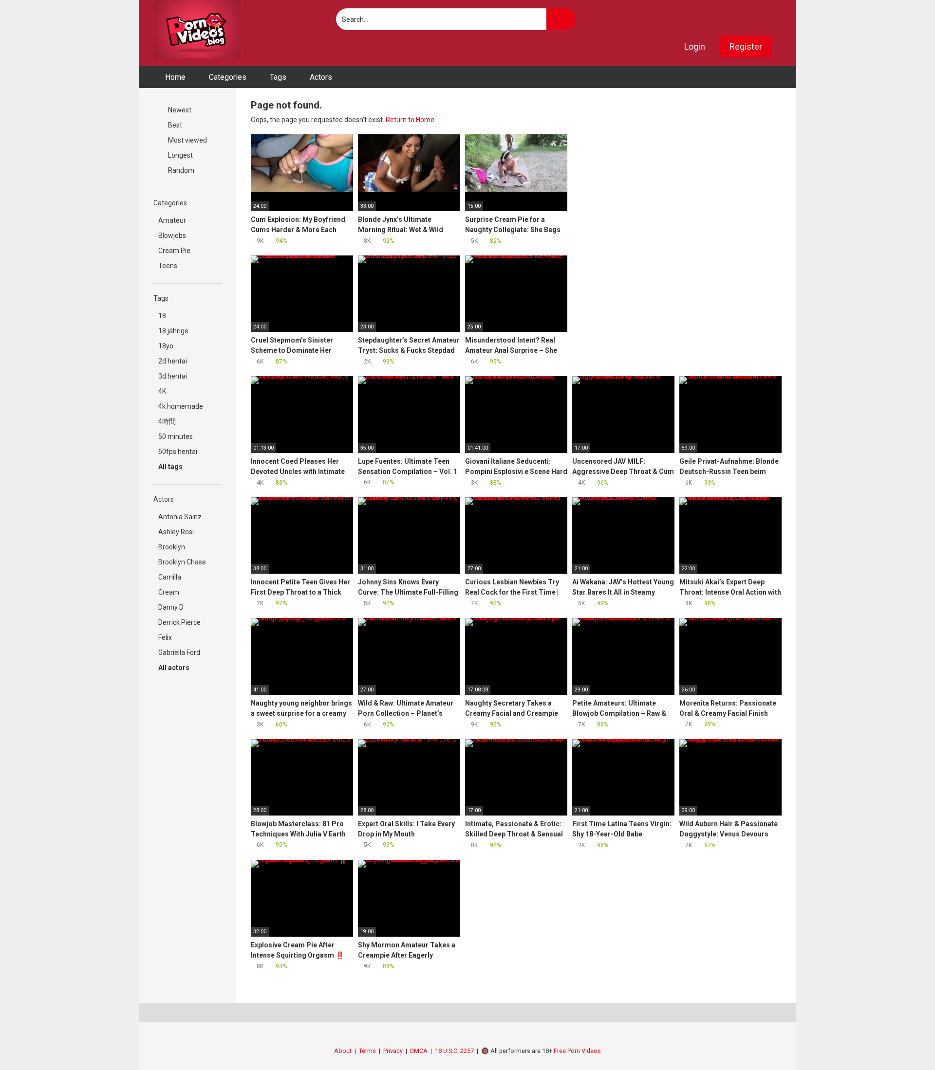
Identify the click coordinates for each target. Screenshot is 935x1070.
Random (180, 170)
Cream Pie (174, 250)
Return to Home (410, 120)
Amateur (172, 220)
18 (162, 316)
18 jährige (173, 331)
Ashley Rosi (176, 532)
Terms (367, 1050)
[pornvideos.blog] (197, 29)
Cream (168, 592)
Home (175, 77)
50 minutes (175, 436)
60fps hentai (177, 451)
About (343, 1050)
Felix (165, 637)
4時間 (167, 421)
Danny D (171, 607)
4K (162, 391)
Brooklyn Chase (182, 562)
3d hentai (172, 376)
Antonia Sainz (180, 517)
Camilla (169, 577)
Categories (227, 77)
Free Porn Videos (577, 1050)
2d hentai (172, 361)
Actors (321, 77)
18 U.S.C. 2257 (454, 1050)
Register (745, 46)
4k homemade (180, 406)
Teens (167, 266)
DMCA (419, 1050)
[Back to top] (903, 1041)
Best (174, 125)
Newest (179, 110)
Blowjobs (172, 235)
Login (694, 46)
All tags (171, 467)
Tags (278, 77)
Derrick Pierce (179, 622)
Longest (180, 155)
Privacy (393, 1050)
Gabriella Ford (179, 652)
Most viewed (187, 140)
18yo (165, 346)
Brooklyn (171, 547)
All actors (174, 667)
